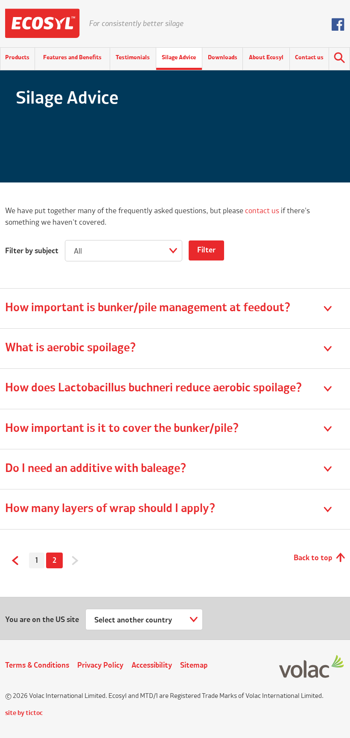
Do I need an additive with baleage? (96, 469)
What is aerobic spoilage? (70, 348)
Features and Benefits (72, 58)
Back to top (313, 558)
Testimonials (133, 58)
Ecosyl (42, 23)
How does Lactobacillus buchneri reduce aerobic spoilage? (153, 388)
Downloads (222, 58)
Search (339, 59)
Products (17, 58)
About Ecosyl (266, 58)
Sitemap (193, 665)
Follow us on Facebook (338, 24)
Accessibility (151, 665)
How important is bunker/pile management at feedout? (148, 308)
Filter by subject (31, 251)
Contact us (309, 58)
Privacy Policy (100, 665)
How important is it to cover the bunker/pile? (122, 429)
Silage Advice (179, 58)
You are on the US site (42, 620)
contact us (262, 211)
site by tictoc (24, 713)
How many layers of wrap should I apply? (110, 509)
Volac (312, 667)
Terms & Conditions (37, 665)
